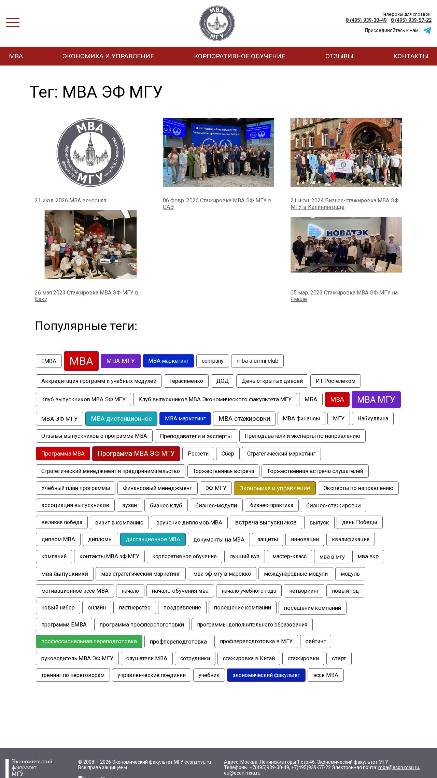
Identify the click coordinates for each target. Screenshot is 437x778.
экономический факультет (266, 675)
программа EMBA (64, 624)
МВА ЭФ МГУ (59, 418)
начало (130, 591)
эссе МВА (325, 675)
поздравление (182, 607)
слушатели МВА (146, 658)
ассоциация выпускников (75, 505)
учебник (209, 675)
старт (339, 658)
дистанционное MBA (153, 539)
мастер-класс (289, 556)
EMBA (48, 361)
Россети (198, 453)
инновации (305, 539)
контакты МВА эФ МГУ (109, 556)
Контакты (410, 56)
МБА (311, 399)
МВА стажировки (244, 418)
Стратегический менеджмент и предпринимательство (110, 471)
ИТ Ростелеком (335, 381)
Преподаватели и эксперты (196, 436)
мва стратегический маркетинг (140, 574)
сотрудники (195, 658)
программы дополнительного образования (252, 624)
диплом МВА (58, 539)
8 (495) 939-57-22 (411, 20)
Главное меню (12, 22)
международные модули (296, 574)
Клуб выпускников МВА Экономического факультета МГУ (215, 399)
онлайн (97, 607)
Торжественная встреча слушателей (315, 471)
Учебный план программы (75, 488)
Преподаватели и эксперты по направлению (302, 436)
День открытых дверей (272, 381)
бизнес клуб (166, 505)
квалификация (350, 539)
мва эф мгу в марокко (222, 574)
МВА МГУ (376, 399)
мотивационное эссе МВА (75, 591)
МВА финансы (301, 418)
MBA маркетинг (168, 361)
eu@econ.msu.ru (242, 773)
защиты (267, 539)
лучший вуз (244, 556)
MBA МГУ (120, 361)
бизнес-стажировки (333, 505)
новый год (345, 591)
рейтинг (316, 641)
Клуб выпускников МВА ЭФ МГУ (83, 399)
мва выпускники (64, 573)
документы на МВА (218, 539)
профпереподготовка (178, 641)
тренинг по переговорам (72, 675)
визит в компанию (119, 522)
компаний (54, 556)
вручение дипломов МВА (189, 522)
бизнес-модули (216, 505)
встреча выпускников (266, 522)
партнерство (135, 607)
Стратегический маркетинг (281, 453)
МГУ (338, 418)
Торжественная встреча (223, 471)
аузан (129, 505)
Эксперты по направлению (358, 488)
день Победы (359, 522)
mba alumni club (257, 361)
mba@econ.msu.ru (398, 767)
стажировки (303, 658)
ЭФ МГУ (215, 488)
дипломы (100, 539)
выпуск (319, 522)
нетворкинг (304, 591)
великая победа (61, 522)
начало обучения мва (180, 591)
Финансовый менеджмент (157, 488)
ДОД (222, 381)
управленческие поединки (151, 675)
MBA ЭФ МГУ (217, 23)
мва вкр (368, 556)
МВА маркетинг (185, 418)
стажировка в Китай (249, 658)
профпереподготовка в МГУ (256, 641)
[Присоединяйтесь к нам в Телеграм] (427, 30)
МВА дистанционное (121, 418)
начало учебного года (249, 591)
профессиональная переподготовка (89, 641)
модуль (350, 574)
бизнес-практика (271, 505)
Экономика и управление (108, 56)
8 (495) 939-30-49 (366, 20)
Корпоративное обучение (239, 56)
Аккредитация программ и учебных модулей (98, 381)
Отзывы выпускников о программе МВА (94, 436)
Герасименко (186, 381)
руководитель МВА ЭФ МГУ (77, 658)
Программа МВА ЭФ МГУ (136, 454)
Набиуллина (372, 418)
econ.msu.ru (197, 762)
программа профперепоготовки (142, 624)
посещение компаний (312, 607)
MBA (81, 361)
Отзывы (339, 56)
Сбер (228, 453)
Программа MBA (63, 453)
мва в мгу (332, 556)
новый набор (58, 607)
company (213, 361)
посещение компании (242, 607)
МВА (16, 56)
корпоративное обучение (184, 556)
